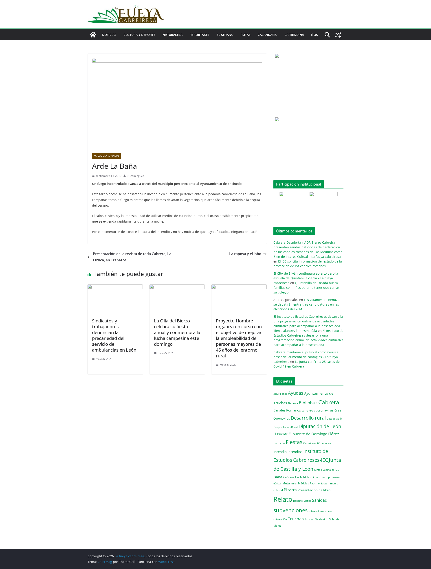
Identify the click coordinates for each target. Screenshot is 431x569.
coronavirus (325, 410)
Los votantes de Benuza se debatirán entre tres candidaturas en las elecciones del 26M (306, 304)
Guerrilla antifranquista (317, 443)
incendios (295, 451)
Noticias (109, 35)
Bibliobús (308, 403)
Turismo (309, 519)
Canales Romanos (287, 410)
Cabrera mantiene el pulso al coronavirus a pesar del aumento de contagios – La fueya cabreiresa (306, 357)
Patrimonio (316, 483)
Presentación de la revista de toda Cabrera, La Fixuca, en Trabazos (132, 257)
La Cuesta (288, 477)
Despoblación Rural (285, 427)
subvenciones (290, 510)
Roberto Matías (302, 500)
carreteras (308, 410)
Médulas (303, 483)
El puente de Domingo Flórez (314, 433)
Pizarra (290, 489)
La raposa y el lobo (245, 253)
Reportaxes (199, 35)
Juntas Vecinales (324, 469)
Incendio (280, 451)
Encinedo (279, 443)
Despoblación (335, 418)
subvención (280, 519)
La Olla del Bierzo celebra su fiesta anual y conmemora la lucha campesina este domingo (177, 332)
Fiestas (294, 442)
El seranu (225, 35)
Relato (282, 499)
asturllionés (280, 393)
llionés (316, 477)
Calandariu (267, 35)
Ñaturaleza (173, 35)
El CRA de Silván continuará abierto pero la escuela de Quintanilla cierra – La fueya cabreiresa (305, 278)
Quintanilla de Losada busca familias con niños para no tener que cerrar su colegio (306, 287)
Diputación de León (320, 426)
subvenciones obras (320, 511)
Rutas (246, 35)
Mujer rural (289, 483)
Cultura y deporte (139, 35)
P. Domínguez (135, 176)
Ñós (314, 35)
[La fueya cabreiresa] (93, 34)
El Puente (280, 434)
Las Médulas (303, 477)
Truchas (296, 518)
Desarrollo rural (308, 417)
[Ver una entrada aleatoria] (338, 34)
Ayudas (295, 393)
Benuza (293, 403)
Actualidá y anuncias (106, 155)
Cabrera (328, 402)
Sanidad (319, 500)
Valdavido (321, 519)
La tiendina (294, 35)
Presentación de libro (314, 490)
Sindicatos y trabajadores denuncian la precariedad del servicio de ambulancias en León (114, 335)
